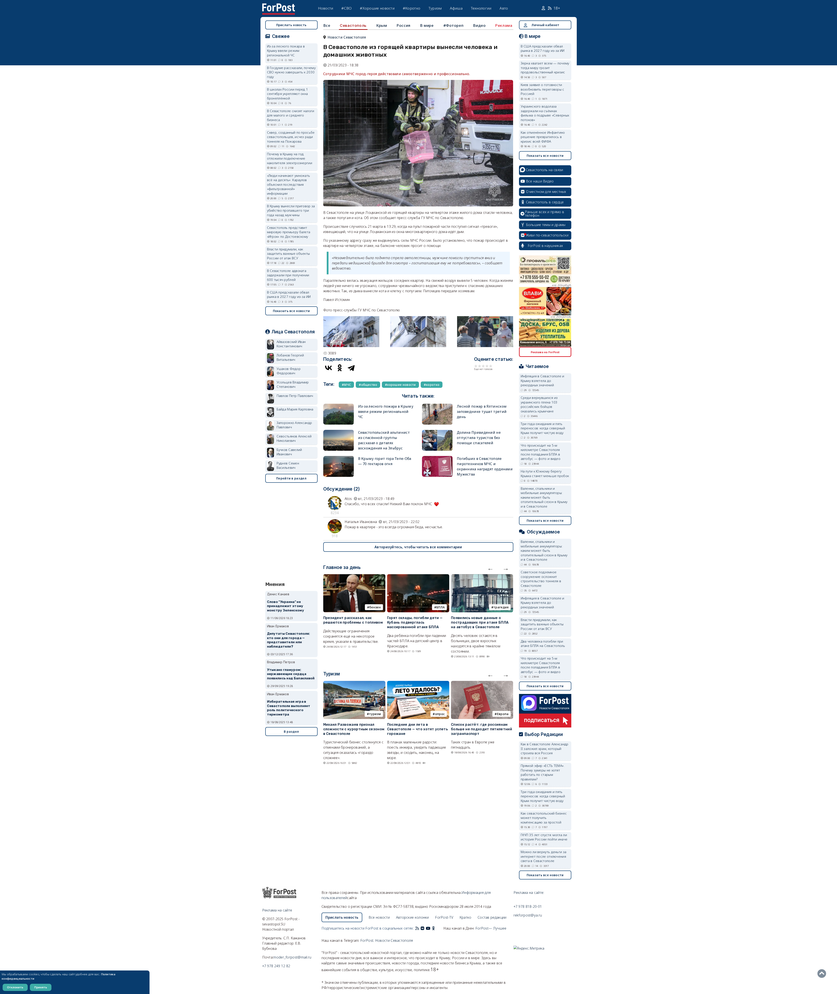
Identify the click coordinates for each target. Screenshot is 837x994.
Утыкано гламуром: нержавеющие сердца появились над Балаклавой (291, 674)
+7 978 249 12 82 (276, 966)
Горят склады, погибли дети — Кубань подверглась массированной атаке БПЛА (414, 622)
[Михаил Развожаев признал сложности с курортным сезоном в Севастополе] (354, 683)
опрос (440, 714)
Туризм (435, 8)
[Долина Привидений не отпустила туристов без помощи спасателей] (437, 432)
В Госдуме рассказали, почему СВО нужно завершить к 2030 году (291, 72)
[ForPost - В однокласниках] (433, 928)
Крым (381, 25)
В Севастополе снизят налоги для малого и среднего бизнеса (290, 115)
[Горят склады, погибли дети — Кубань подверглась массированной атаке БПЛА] (418, 576)
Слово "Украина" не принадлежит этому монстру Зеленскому (285, 606)
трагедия (501, 607)
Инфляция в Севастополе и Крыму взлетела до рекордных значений (542, 380)
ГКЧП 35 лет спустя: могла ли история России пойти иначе (544, 837)
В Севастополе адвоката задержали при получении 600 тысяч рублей (288, 275)
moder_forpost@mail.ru (292, 957)
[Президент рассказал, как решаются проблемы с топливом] (354, 576)
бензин (375, 607)
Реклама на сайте (277, 910)
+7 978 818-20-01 (528, 906)
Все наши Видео (540, 181)
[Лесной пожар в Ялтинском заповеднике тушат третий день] (437, 405)
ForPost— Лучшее (491, 928)
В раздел (291, 731)
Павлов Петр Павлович (295, 395)
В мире (427, 25)
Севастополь (353, 25)
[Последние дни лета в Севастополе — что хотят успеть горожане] (418, 683)
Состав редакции (492, 917)
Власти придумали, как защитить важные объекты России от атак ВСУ (288, 253)
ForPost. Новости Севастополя (386, 940)
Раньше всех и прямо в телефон (544, 213)
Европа (503, 714)
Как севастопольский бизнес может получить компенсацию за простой (544, 817)
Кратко (465, 917)
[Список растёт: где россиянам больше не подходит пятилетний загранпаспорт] (482, 683)
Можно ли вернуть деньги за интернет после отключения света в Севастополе (544, 856)
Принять (40, 987)
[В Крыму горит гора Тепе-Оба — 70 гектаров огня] (338, 458)
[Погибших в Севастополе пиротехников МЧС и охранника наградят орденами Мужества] (437, 458)
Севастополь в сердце (545, 202)
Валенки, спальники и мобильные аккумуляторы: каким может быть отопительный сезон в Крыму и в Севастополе (544, 497)
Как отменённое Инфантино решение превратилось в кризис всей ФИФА (543, 136)
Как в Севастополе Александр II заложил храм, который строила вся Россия (544, 748)
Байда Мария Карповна (295, 409)
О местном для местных (546, 192)
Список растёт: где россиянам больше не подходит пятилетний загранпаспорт (481, 729)
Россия (403, 25)
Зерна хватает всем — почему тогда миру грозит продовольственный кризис (545, 67)
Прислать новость (291, 25)
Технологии (481, 8)
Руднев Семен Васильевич (288, 465)
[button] (351, 318)
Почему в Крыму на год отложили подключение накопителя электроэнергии (289, 158)
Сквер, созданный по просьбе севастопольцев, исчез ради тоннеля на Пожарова (291, 136)
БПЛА (440, 607)
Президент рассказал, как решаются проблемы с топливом (353, 620)
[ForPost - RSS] (417, 928)
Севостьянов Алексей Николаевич (294, 438)
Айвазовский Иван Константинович (291, 343)
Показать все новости (291, 311)
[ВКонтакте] (328, 368)
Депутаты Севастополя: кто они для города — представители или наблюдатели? (288, 640)
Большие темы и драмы (546, 225)
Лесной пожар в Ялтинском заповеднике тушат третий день (482, 411)
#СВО (346, 8)
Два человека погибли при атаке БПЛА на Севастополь (543, 643)
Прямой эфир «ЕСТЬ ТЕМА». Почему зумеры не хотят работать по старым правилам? (543, 772)
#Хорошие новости (377, 8)
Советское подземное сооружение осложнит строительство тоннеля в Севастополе (541, 579)
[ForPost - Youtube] (428, 928)
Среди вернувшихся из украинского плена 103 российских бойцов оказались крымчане (539, 404)
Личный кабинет (545, 25)
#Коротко (411, 8)
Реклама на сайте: (529, 892)
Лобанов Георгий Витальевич (290, 357)
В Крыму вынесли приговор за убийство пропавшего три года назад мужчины (291, 210)
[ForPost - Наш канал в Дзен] (436, 928)
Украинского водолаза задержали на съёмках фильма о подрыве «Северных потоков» (545, 113)
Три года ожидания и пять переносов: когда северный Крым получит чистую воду (543, 428)
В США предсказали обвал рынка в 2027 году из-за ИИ (289, 294)
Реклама (503, 25)
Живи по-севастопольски (547, 235)
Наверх (822, 973)
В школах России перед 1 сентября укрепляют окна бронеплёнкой (287, 93)
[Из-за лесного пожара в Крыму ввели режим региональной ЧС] (338, 405)
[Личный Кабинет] (544, 8)
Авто (504, 8)
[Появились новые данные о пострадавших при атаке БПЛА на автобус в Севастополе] (482, 576)
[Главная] (278, 6)
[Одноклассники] (340, 368)
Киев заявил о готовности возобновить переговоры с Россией (542, 89)
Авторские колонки (412, 917)
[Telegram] (351, 368)
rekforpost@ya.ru (528, 915)
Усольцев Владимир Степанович (293, 384)
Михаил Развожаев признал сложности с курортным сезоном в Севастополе (353, 729)
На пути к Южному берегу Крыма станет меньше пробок (545, 473)
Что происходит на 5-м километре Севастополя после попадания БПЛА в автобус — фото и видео (541, 452)
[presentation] (490, 568)
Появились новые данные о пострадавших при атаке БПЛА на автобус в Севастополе (480, 622)
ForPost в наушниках (545, 246)
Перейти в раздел (291, 478)
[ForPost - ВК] (422, 928)
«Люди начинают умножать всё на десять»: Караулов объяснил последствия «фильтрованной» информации (288, 184)
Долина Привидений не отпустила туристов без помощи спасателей (479, 437)
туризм (375, 714)
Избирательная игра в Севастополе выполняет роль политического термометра (288, 708)
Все (326, 25)
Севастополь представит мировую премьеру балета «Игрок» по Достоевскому (288, 232)
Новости (325, 8)
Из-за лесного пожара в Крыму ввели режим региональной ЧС (385, 411)
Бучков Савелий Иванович (289, 451)
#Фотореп (453, 25)
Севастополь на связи (544, 169)
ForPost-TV (444, 917)
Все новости (379, 917)
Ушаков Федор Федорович (289, 370)
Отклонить (15, 987)
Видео (479, 25)
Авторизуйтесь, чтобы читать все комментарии (418, 547)
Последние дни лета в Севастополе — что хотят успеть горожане (417, 729)
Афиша (456, 8)
